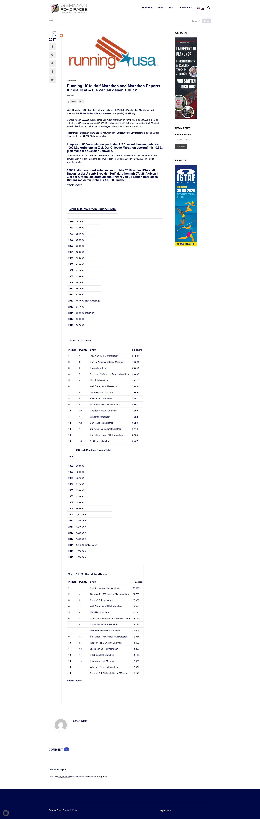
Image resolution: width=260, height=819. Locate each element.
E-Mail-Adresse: (183, 134)
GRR (74, 101)
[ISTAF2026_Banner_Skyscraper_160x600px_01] (186, 245)
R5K (171, 7)
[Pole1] (186, 117)
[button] (6, 813)
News (160, 7)
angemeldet (64, 776)
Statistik (70, 95)
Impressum (165, 810)
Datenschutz (185, 7)
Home (194, 20)
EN (202, 8)
